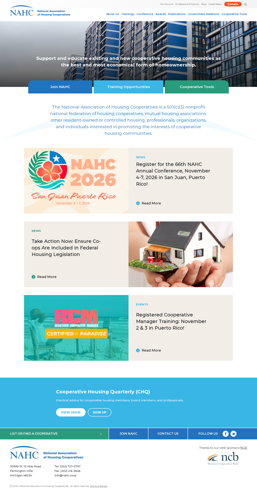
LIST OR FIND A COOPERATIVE (34, 433)
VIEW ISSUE (71, 412)
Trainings (127, 14)
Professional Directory (187, 4)
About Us (112, 14)
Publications (177, 14)
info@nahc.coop (65, 475)
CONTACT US (168, 433)
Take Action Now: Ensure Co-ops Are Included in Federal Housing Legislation (66, 247)
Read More (151, 203)
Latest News (214, 4)
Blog (203, 4)
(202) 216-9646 (70, 471)
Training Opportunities (128, 87)
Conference (145, 14)
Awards (160, 14)
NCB (243, 448)
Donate (232, 4)
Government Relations (203, 14)
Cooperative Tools (234, 14)
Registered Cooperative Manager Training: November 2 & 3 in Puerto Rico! (171, 321)
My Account (166, 4)
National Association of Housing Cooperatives (44, 486)
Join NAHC (60, 87)
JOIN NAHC (128, 433)
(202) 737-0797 (70, 466)
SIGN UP (99, 412)
